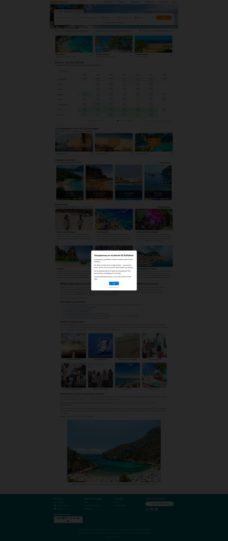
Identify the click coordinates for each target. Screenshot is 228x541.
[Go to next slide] (166, 182)
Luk (114, 283)
